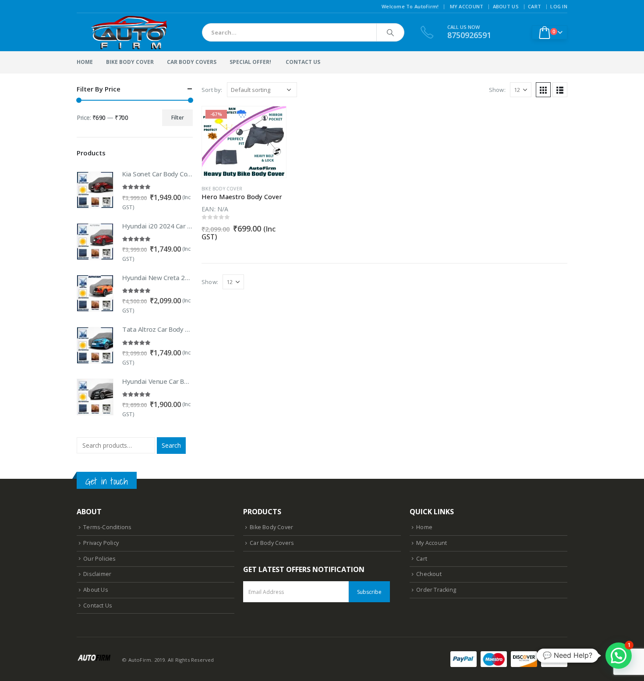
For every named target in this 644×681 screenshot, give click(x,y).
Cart (534, 6)
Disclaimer (97, 574)
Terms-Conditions (107, 527)
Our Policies (99, 558)
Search (171, 445)
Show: (497, 90)
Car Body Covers (191, 62)
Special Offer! (250, 62)
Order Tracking (436, 589)
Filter (177, 117)
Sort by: (212, 90)
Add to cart (272, 121)
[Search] (390, 32)
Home (85, 62)
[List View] (559, 89)
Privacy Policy (101, 543)
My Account (467, 6)
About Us (506, 6)
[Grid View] (543, 89)
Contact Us (97, 605)
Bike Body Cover (130, 62)
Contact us (303, 62)
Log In (558, 6)
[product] (95, 190)
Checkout (429, 574)
